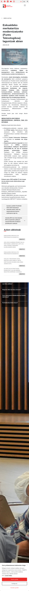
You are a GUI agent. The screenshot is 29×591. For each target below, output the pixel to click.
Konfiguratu (14, 583)
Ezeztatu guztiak (15, 587)
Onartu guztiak (14, 579)
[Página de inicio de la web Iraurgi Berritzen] (7, 6)
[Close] (27, 565)
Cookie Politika (8, 575)
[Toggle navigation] (25, 5)
